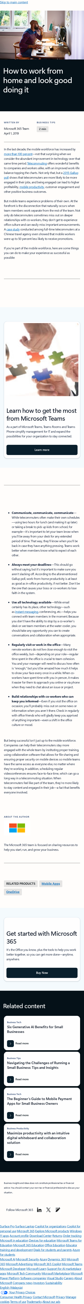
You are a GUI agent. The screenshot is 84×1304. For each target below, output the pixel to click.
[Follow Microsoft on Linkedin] (39, 1210)
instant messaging (26, 612)
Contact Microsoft (44, 1297)
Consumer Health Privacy (16, 1297)
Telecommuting (37, 163)
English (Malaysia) (11, 1287)
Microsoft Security (27, 1259)
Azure (43, 1259)
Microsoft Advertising (19, 1264)
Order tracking (72, 1236)
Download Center (40, 1236)
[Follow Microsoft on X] (48, 1210)
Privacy (60, 1297)
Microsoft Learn (36, 1269)
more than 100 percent (18, 154)
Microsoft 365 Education (28, 1245)
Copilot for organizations (50, 1226)
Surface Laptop (24, 1226)
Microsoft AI (7, 1259)
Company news (22, 1283)
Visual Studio (55, 1278)
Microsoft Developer (13, 1269)
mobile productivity (32, 187)
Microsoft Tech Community (24, 1273)
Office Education (55, 1245)
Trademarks (34, 1301)
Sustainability (53, 1283)
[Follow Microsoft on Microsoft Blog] (58, 1210)
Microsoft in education (14, 1240)
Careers (69, 1278)
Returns (57, 1236)
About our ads (51, 1301)
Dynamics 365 (57, 1259)
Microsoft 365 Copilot (47, 1264)
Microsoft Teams (72, 1264)
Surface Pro (7, 1226)
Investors (39, 1283)
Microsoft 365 (26, 1231)
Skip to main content (14, 2)
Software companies (33, 1278)
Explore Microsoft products (52, 1231)
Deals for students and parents (52, 1250)
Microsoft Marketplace (56, 1273)
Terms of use (18, 1301)
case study (13, 229)
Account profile (19, 1236)
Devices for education (42, 1240)
